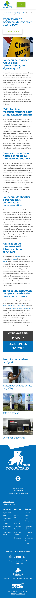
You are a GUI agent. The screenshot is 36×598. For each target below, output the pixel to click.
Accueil (5, 13)
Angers (5, 262)
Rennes (14, 259)
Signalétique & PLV (19, 13)
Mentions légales (8, 502)
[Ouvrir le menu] (31, 4)
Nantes (18, 257)
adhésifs (28, 308)
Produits (10, 13)
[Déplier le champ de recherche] (21, 4)
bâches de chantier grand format (14, 306)
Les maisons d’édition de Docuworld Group (18, 578)
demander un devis (12, 31)
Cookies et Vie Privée (10, 504)
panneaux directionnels (17, 308)
